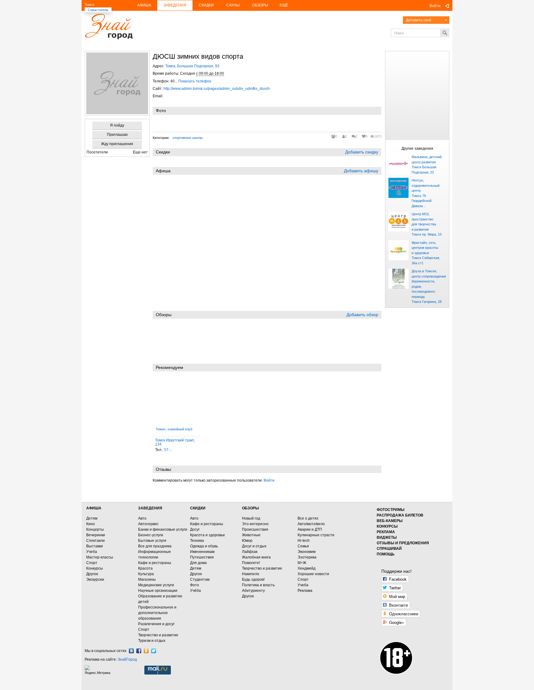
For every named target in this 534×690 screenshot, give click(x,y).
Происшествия (255, 529)
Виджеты (387, 537)
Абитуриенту (253, 590)
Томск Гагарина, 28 (427, 301)
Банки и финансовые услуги (162, 529)
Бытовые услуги (152, 540)
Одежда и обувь (204, 546)
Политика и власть (258, 585)
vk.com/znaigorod (131, 650)
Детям (91, 518)
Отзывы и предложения (403, 543)
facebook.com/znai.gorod (138, 650)
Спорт (91, 563)
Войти (269, 480)
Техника (197, 540)
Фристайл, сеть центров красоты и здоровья (425, 248)
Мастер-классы (99, 557)
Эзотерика (307, 557)
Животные (251, 535)
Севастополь (98, 10)
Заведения (174, 5)
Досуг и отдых (254, 546)
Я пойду (117, 125)
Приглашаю (117, 134)
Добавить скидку (361, 151)
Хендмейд (307, 568)
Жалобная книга (256, 557)
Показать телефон (194, 81)
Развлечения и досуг (156, 624)
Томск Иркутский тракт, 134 (175, 442)
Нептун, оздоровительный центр (425, 185)
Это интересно (255, 524)
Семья (303, 546)
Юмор (247, 540)
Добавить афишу (361, 170)
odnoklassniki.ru (146, 650)
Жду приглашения (117, 144)
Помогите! (251, 563)
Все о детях (308, 518)
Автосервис (148, 524)
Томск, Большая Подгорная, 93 (192, 66)
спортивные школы (187, 138)
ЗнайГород (127, 659)
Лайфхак (249, 552)
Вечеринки (95, 535)
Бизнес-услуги (150, 535)
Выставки (94, 546)
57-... (168, 450)
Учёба (195, 590)
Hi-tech (304, 540)
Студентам (200, 579)
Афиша (144, 5)
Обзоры (260, 5)
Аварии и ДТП (310, 529)
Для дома (198, 563)
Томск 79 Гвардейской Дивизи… (421, 201)
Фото (194, 585)
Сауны (233, 5)
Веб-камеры (390, 521)
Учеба (91, 552)
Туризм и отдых (151, 640)
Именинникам (202, 552)
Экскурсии (95, 579)
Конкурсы (94, 568)
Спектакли (95, 540)
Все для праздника (155, 546)
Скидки (206, 5)
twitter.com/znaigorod (153, 650)
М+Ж (302, 563)
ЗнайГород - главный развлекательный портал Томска (109, 26)
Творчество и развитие (158, 635)
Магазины (147, 579)
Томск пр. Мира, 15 (427, 234)
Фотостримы (391, 510)
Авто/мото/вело (311, 524)
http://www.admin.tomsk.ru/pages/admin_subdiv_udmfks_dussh (216, 88)
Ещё (284, 5)
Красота (145, 568)
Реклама (305, 590)
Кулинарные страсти (316, 535)
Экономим (307, 552)
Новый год (251, 518)
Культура (146, 574)
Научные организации (157, 590)
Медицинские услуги (156, 585)
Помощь (386, 554)
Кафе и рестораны (154, 563)
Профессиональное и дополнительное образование (157, 613)
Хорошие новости (313, 574)
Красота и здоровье (207, 535)
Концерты (95, 529)
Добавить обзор (362, 314)
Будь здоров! (253, 579)
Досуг (195, 529)
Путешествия (202, 557)
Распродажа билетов (400, 515)
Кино (90, 524)
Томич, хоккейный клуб (174, 429)
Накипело (250, 574)
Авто (142, 518)
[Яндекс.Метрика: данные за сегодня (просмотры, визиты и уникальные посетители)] (98, 670)
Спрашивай (389, 548)
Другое (92, 574)
